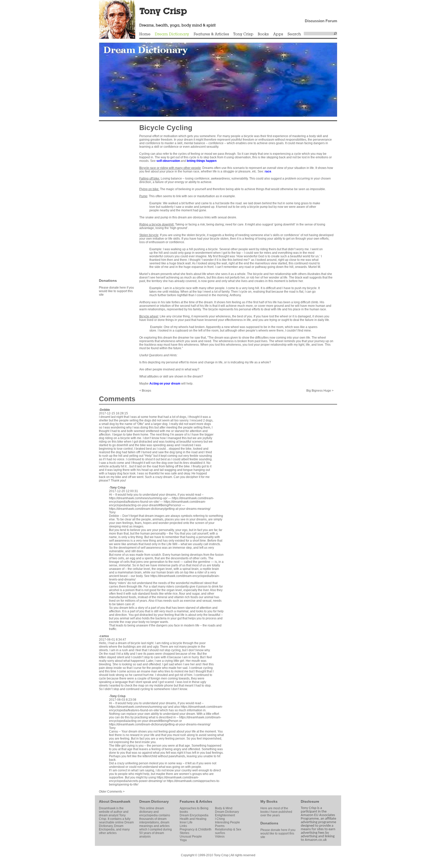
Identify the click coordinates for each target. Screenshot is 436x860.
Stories (184, 833)
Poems (220, 826)
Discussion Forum (321, 21)
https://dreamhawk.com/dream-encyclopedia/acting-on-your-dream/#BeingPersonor (157, 503)
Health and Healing (193, 819)
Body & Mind (223, 808)
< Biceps (145, 390)
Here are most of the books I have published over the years (276, 811)
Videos (220, 836)
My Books (269, 801)
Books (263, 34)
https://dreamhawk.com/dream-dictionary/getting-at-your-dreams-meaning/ (159, 509)
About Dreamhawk (114, 801)
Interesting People (227, 822)
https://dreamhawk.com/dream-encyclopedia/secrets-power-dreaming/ (154, 779)
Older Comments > (112, 791)
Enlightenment (225, 815)
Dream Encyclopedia (194, 815)
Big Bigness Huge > (320, 390)
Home (144, 34)
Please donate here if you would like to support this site (116, 291)
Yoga (183, 840)
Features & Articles (211, 34)
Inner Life (186, 822)
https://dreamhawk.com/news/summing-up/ (138, 498)
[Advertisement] (114, 199)
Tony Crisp (243, 34)
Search (294, 34)
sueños (220, 833)
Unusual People (191, 836)
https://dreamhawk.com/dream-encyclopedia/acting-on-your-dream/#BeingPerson (165, 719)
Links (183, 826)
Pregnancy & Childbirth (195, 829)
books (184, 812)
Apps (278, 34)
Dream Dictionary (172, 34)
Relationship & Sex (228, 829)
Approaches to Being (194, 808)
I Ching (220, 819)
